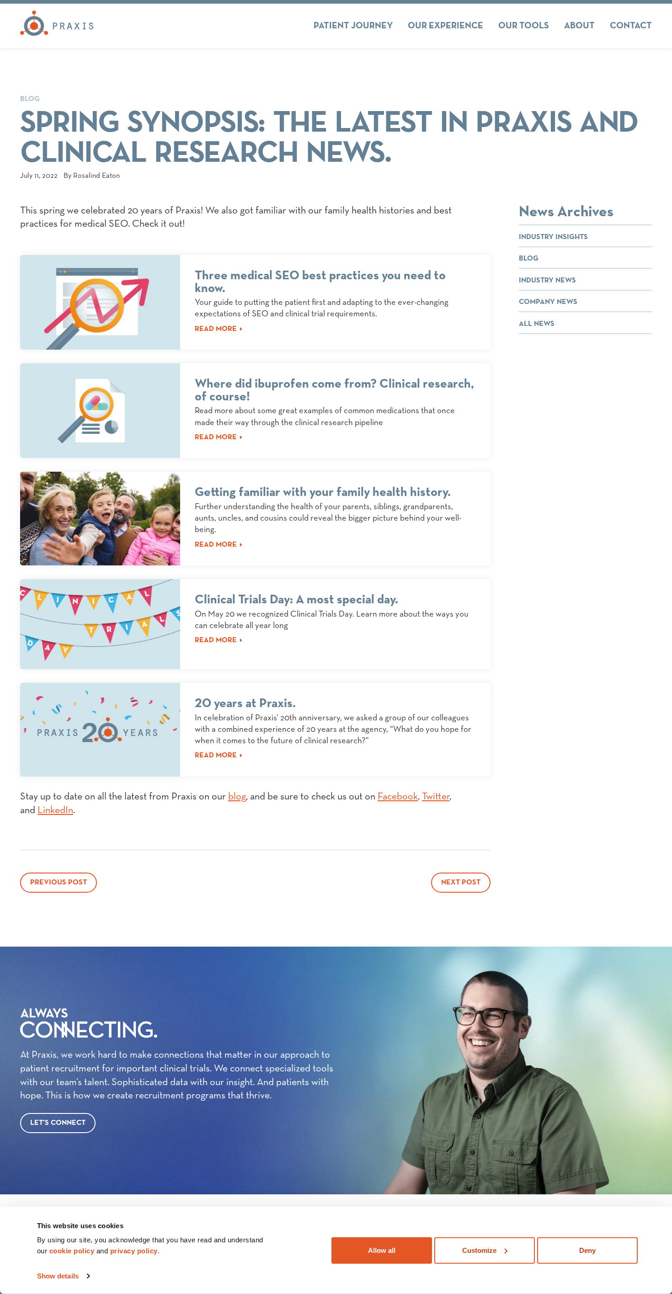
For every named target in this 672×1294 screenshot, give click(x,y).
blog (237, 797)
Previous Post (58, 882)
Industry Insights (553, 237)
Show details (58, 1276)
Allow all (381, 1250)
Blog (30, 99)
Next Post (460, 882)
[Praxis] (56, 25)
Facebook (398, 797)
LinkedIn (55, 810)
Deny (587, 1250)
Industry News (547, 280)
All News (537, 324)
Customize (479, 1250)
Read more (216, 329)
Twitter (435, 797)
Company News (548, 302)
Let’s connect (57, 1123)
